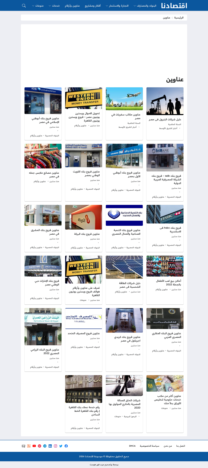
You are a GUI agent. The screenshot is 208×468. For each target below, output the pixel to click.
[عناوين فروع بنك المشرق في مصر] (43, 228)
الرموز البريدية (130, 416)
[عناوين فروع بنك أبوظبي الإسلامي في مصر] (43, 113)
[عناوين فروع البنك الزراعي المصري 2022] (43, 339)
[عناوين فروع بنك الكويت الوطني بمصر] (83, 172)
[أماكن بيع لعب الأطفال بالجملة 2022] (164, 280)
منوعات (83, 300)
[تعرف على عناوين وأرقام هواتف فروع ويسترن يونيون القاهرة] (83, 280)
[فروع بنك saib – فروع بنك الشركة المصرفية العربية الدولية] (164, 172)
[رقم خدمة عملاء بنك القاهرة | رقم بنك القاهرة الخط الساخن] (83, 404)
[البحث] (24, 6)
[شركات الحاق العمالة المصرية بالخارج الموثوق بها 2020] (124, 404)
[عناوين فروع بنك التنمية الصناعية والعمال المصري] (124, 228)
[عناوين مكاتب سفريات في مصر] (124, 113)
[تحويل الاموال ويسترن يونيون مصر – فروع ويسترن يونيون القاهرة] (83, 113)
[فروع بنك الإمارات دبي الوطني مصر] (43, 280)
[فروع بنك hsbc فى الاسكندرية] (164, 228)
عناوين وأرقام (80, 125)
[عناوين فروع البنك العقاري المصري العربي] (164, 339)
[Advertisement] (104, 50)
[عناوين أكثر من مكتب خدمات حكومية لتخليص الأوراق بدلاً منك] (164, 404)
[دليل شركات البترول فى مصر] (164, 113)
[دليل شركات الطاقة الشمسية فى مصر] (124, 280)
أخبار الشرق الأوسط (168, 128)
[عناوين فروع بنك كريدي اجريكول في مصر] (124, 339)
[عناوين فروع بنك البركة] (83, 228)
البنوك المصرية (52, 135)
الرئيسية (178, 17)
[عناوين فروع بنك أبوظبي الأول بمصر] (124, 172)
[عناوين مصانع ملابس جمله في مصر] (43, 172)
